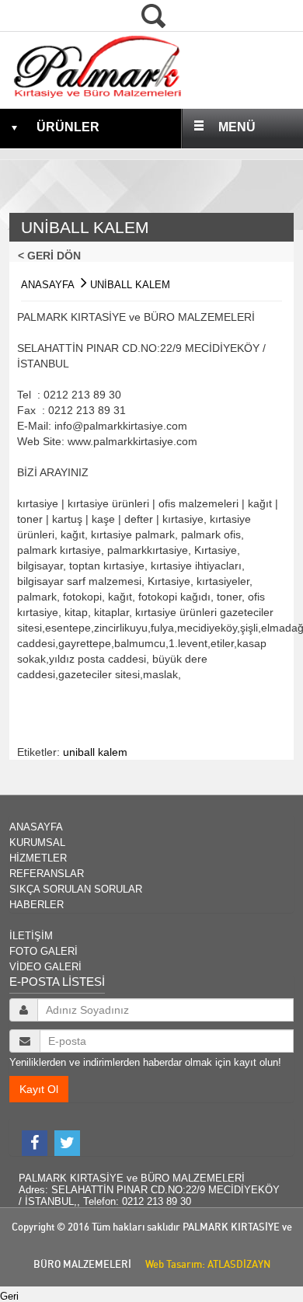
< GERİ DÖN (54, 255)
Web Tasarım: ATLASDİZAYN (204, 1264)
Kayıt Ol (38, 1089)
